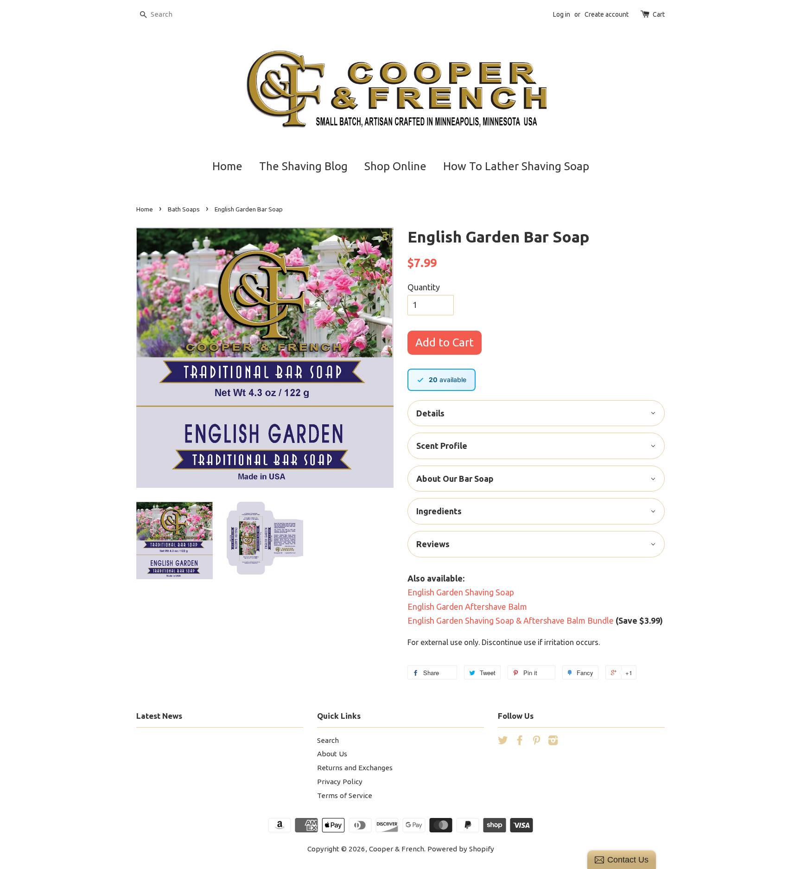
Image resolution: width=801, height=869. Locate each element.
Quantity (423, 287)
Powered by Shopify (460, 849)
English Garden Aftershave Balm (467, 606)
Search (328, 740)
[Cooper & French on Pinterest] (536, 742)
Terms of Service (344, 795)
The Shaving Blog (303, 166)
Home (227, 166)
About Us (332, 754)
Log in (561, 14)
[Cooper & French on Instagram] (553, 742)
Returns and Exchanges (355, 768)
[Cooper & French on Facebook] (520, 742)
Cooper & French (396, 849)
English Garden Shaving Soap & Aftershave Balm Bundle (510, 620)
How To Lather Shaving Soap (516, 166)
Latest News (159, 715)
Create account (607, 14)
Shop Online (395, 166)
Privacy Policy (339, 782)
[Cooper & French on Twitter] (503, 742)
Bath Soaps (184, 209)
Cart (659, 14)
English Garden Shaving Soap (460, 592)
